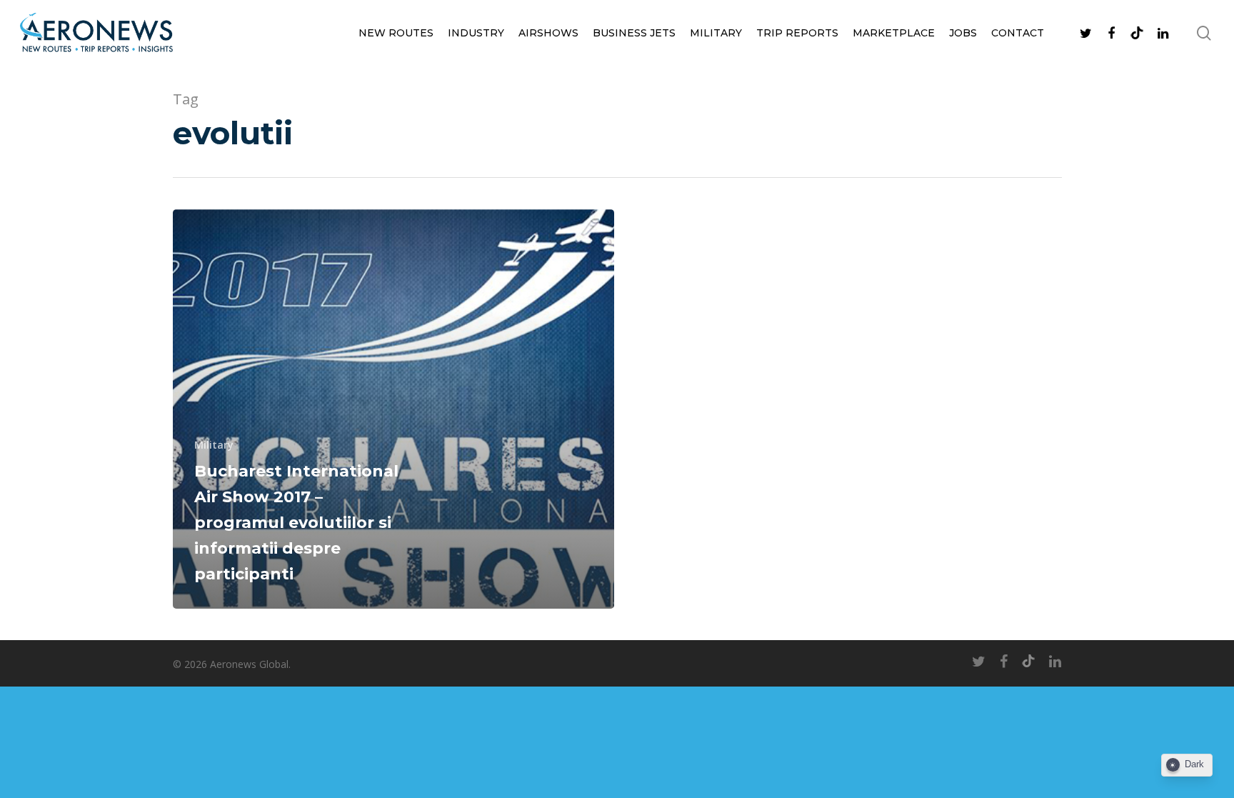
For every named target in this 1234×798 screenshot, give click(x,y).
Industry (476, 33)
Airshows (548, 33)
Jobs (963, 33)
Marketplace (894, 33)
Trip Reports (797, 33)
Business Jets (634, 33)
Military (716, 33)
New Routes (395, 33)
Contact (1017, 33)
